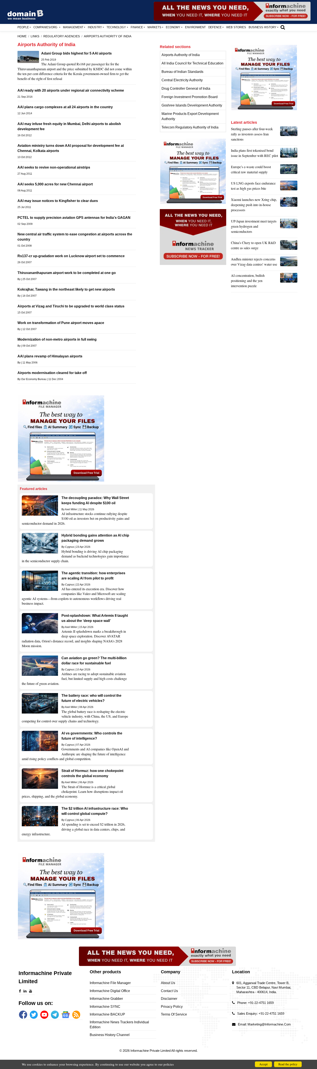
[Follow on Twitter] (34, 1015)
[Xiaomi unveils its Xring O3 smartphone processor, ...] (288, 206)
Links (35, 36)
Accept (263, 1064)
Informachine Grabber (106, 998)
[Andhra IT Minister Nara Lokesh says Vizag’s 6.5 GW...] (288, 263)
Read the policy (287, 1064)
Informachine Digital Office (110, 991)
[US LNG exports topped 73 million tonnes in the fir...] (288, 187)
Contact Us (169, 991)
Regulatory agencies (61, 36)
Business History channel (110, 1035)
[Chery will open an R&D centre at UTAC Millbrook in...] (288, 246)
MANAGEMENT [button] (73, 27)
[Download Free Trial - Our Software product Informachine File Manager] (86, 438)
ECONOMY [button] (173, 27)
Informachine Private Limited (150, 1050)
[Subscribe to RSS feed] (76, 1015)
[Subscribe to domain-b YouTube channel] (44, 1015)
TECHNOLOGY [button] (116, 27)
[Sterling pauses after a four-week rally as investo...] (288, 135)
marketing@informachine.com (269, 1024)
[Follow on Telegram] (55, 1015)
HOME (22, 36)
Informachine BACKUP (107, 1014)
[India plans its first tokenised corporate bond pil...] (288, 154)
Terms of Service (174, 1014)
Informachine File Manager (110, 983)
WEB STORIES (236, 27)
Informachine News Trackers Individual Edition (119, 1024)
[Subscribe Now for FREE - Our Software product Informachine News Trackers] (232, 11)
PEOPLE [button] (23, 27)
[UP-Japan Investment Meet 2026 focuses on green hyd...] (288, 227)
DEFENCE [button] (215, 27)
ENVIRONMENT (195, 27)
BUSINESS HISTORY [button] (262, 27)
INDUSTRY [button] (95, 27)
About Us (168, 983)
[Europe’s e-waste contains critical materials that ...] (288, 170)
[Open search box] (283, 27)
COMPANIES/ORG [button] (45, 27)
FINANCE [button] (137, 27)
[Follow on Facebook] (23, 1015)
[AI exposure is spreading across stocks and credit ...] (288, 282)
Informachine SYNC (105, 1006)
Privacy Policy (172, 1006)
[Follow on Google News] (65, 1015)
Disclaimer (169, 998)
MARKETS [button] (154, 27)
